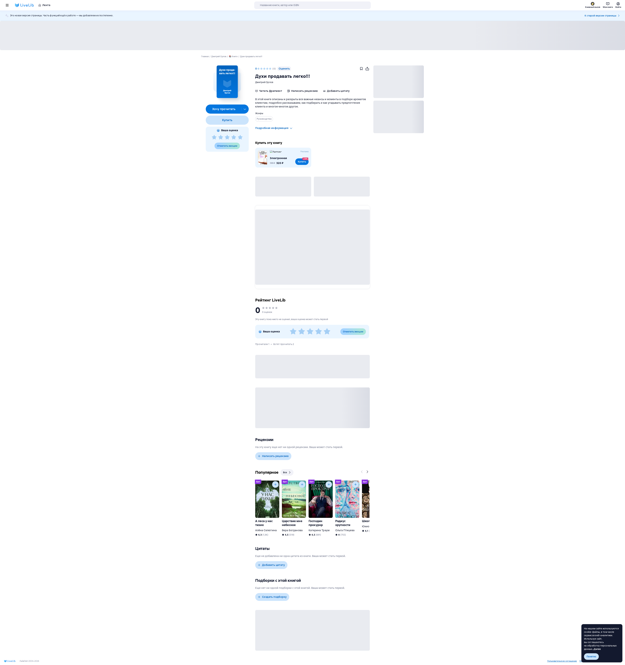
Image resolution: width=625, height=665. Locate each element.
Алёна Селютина (266, 530)
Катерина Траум (319, 530)
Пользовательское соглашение (562, 661)
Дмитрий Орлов (264, 82)
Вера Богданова (292, 530)
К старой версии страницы (600, 15)
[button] (227, 81)
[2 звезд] (220, 137)
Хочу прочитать (224, 109)
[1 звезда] (214, 137)
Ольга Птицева (344, 530)
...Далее (596, 649)
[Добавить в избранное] (361, 68)
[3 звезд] (227, 137)
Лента (46, 5)
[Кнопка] (362, 471)
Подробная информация (271, 128)
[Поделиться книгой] (367, 68)
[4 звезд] (233, 137)
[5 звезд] (240, 137)
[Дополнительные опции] (245, 109)
